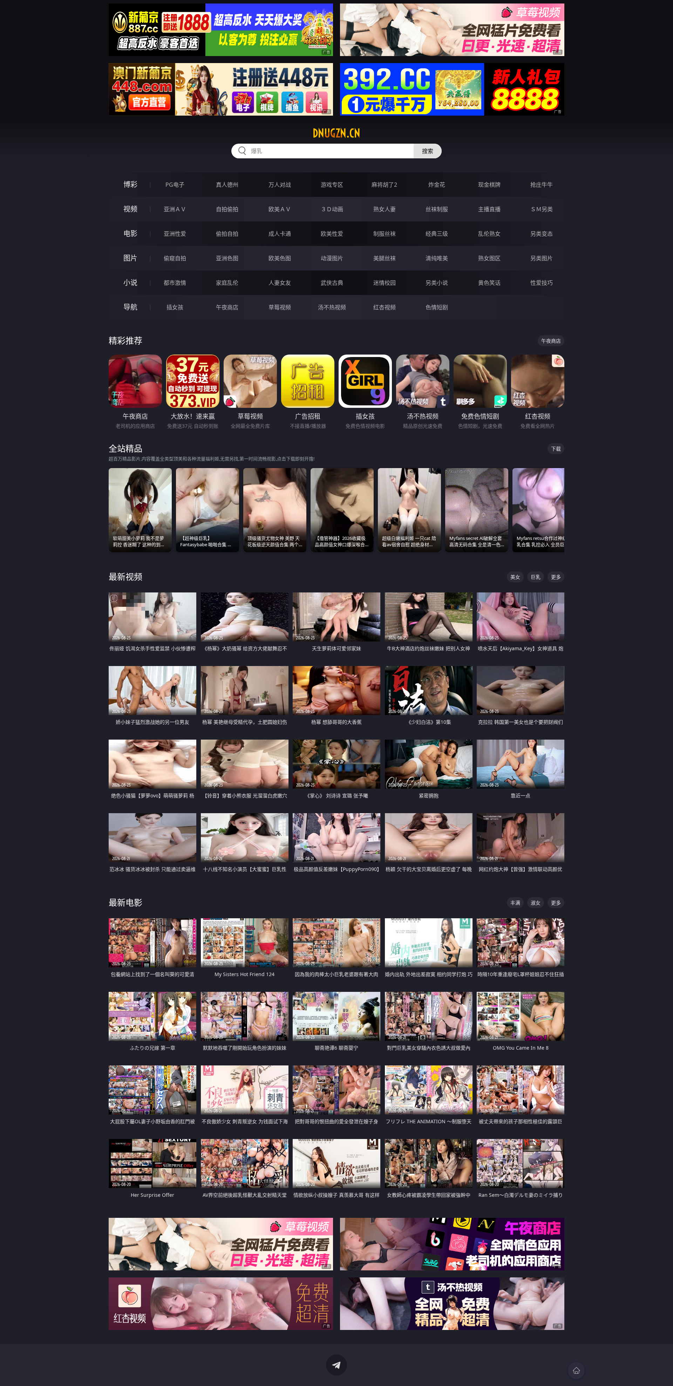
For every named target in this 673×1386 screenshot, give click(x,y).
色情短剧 (437, 307)
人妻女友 (279, 283)
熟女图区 (489, 258)
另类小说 (437, 283)
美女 (515, 577)
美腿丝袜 (384, 258)
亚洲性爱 (175, 234)
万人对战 (279, 184)
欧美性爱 (332, 234)
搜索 (427, 151)
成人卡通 (279, 234)
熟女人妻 (384, 209)
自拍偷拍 (227, 209)
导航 (130, 307)
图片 (130, 258)
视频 (130, 209)
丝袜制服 (437, 209)
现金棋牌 (489, 184)
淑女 (536, 902)
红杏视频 (384, 307)
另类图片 (541, 258)
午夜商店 (227, 307)
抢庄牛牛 (541, 184)
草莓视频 (279, 307)
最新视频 (125, 576)
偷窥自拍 (175, 258)
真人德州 (227, 184)
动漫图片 (332, 258)
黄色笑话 (489, 283)
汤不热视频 (332, 307)
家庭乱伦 (227, 283)
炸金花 (436, 184)
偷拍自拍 (227, 234)
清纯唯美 (437, 258)
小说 (130, 282)
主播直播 (489, 209)
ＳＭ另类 (541, 209)
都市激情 (175, 283)
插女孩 (174, 307)
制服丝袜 (384, 234)
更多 (556, 577)
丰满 (515, 902)
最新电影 (125, 902)
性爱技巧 (541, 283)
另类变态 (541, 234)
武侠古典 (332, 283)
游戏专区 (332, 184)
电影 (130, 233)
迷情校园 (384, 283)
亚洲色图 (227, 258)
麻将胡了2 (384, 184)
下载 (556, 448)
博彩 (130, 184)
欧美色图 (279, 258)
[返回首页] (576, 1370)
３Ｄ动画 (332, 209)
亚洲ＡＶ (175, 209)
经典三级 (437, 234)
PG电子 (174, 184)
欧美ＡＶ (279, 209)
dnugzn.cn (336, 133)
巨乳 (536, 577)
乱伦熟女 (489, 234)
